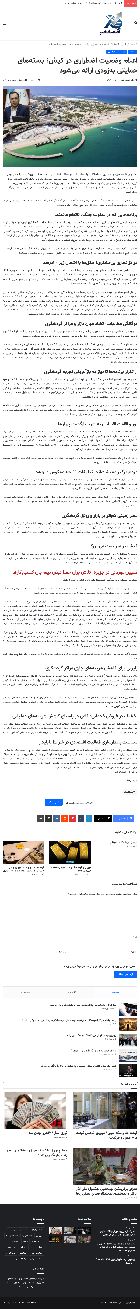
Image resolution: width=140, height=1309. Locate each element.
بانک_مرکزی (37, 1241)
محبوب (115, 992)
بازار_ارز (39, 1235)
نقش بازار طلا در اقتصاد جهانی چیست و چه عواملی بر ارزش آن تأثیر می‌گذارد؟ (78, 1066)
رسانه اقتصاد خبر (128, 80)
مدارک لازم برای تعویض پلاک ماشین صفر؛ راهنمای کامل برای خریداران (82, 1005)
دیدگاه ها (25, 992)
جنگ (40, 1247)
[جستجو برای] (135, 25)
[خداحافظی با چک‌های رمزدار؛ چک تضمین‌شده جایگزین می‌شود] (70, 1239)
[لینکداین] (89, 818)
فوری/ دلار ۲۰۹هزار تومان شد (48, 1133)
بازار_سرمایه (27, 1235)
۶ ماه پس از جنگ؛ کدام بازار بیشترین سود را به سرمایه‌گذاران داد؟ (36, 1153)
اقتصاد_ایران (37, 1229)
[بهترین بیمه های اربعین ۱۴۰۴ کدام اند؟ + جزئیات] (128, 1040)
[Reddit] (64, 818)
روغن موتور (12, 1247)
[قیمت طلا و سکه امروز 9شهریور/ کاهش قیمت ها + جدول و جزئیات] (105, 1110)
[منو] (4, 25)
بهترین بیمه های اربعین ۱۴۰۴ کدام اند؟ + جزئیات (91, 1035)
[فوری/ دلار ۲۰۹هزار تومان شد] (35, 1110)
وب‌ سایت (62, 952)
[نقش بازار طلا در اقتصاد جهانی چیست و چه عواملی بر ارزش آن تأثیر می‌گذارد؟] (128, 1070)
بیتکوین (15, 1241)
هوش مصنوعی (36, 1258)
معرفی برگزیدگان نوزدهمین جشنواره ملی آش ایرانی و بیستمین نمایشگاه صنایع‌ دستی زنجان (105, 1191)
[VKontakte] (56, 818)
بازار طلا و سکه (12, 1235)
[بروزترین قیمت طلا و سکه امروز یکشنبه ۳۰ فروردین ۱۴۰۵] (70, 852)
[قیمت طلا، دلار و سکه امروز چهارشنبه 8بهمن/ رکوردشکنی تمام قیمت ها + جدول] (23, 852)
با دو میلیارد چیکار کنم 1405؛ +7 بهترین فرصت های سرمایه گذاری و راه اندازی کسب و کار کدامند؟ (69, 1020)
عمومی (133, 51)
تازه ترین (71, 992)
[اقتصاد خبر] (112, 23)
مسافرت (128, 792)
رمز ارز (23, 1247)
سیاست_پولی (36, 1253)
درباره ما (7, 1302)
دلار (31, 1247)
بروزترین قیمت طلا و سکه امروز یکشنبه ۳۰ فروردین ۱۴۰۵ (70, 869)
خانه (133, 44)
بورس (25, 1241)
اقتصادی (23, 1229)
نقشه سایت (18, 1302)
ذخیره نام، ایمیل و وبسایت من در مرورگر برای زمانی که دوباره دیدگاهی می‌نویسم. (99, 966)
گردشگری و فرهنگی (120, 44)
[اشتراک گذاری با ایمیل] (48, 818)
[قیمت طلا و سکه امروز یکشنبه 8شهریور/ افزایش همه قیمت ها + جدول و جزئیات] (55, 1239)
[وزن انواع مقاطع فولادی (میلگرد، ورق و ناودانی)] (128, 1055)
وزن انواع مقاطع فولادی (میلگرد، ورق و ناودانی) (93, 1051)
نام (135, 937)
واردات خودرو (20, 1258)
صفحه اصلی (31, 1302)
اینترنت (12, 1229)
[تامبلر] (81, 818)
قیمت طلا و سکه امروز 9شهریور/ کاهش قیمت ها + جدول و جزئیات (106, 1135)
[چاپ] (40, 818)
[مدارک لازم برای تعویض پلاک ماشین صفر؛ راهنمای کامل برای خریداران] (128, 1009)
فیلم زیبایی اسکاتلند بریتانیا (123, 842)
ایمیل (134, 952)
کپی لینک (54, 802)
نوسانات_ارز (10, 1253)
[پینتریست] (72, 818)
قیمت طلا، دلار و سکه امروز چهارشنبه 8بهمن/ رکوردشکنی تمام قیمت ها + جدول (23, 869)
